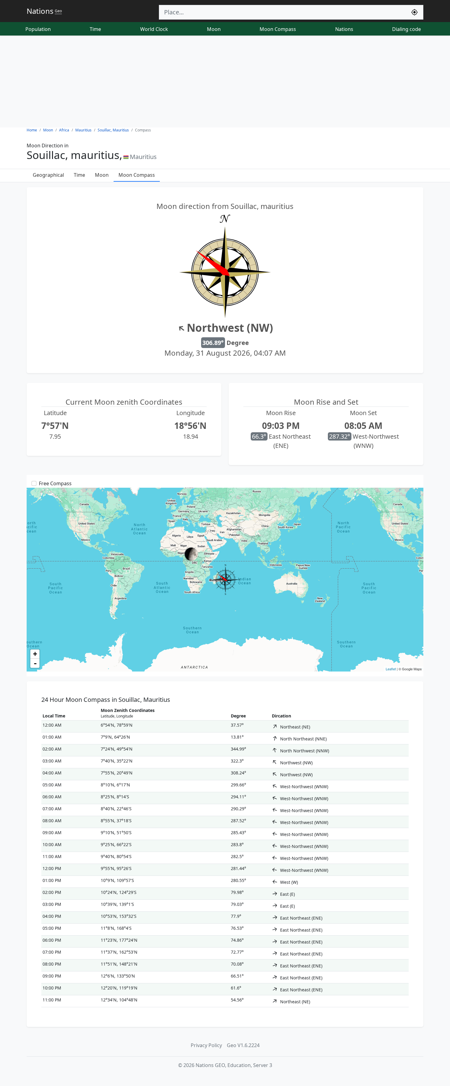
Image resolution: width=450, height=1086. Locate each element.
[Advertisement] (225, 81)
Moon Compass (278, 29)
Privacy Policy (206, 1045)
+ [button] (35, 654)
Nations (344, 29)
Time (95, 29)
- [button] (35, 663)
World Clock (154, 29)
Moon (214, 29)
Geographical (48, 175)
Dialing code (406, 29)
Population (38, 29)
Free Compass (55, 483)
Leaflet (391, 668)
